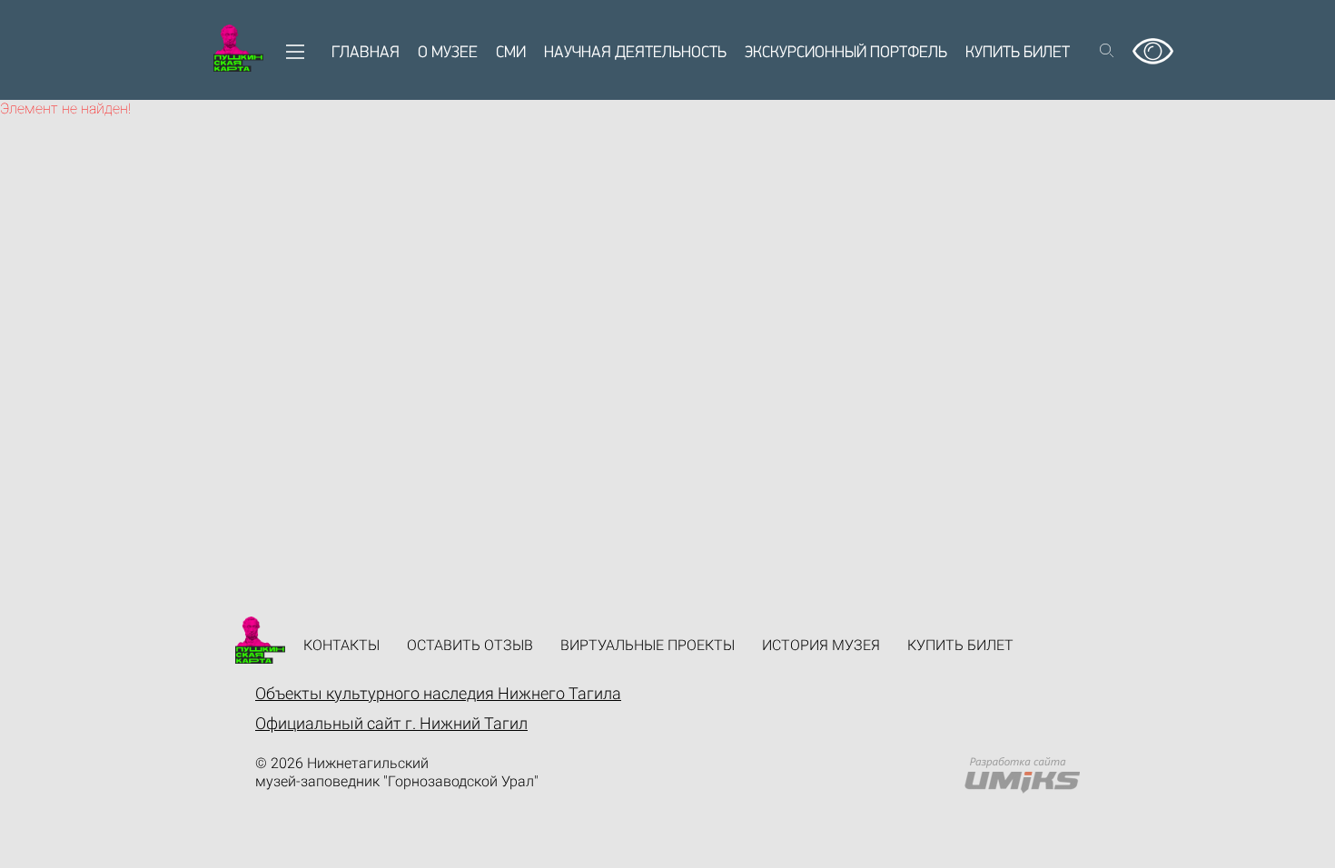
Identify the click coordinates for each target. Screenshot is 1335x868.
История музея (821, 645)
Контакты (341, 645)
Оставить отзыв (470, 645)
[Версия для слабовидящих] (1153, 44)
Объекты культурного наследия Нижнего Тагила (438, 693)
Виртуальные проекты (647, 645)
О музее (448, 53)
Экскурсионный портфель (846, 53)
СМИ (511, 53)
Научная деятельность (635, 53)
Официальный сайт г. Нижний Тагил (391, 723)
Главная (365, 53)
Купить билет (1017, 53)
